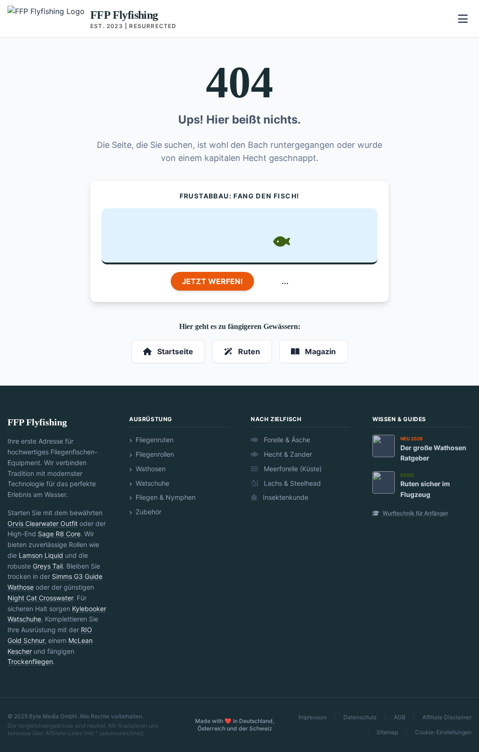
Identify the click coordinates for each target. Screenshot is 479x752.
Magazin (319, 351)
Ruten (248, 351)
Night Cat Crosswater (40, 598)
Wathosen (150, 469)
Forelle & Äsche (286, 440)
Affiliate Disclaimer (447, 717)
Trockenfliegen (30, 661)
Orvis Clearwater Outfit (42, 523)
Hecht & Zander (287, 454)
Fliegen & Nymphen (165, 497)
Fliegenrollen (154, 454)
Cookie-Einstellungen (443, 732)
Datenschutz (360, 717)
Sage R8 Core (59, 534)
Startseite (174, 351)
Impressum (312, 717)
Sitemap (387, 732)
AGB (400, 717)
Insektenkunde (284, 497)
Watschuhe (151, 483)
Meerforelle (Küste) (292, 469)
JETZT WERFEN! (212, 281)
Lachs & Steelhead (291, 483)
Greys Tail (48, 566)
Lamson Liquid (41, 555)
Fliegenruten (154, 440)
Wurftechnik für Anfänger (414, 513)
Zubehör (147, 512)
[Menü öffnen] (463, 18)
